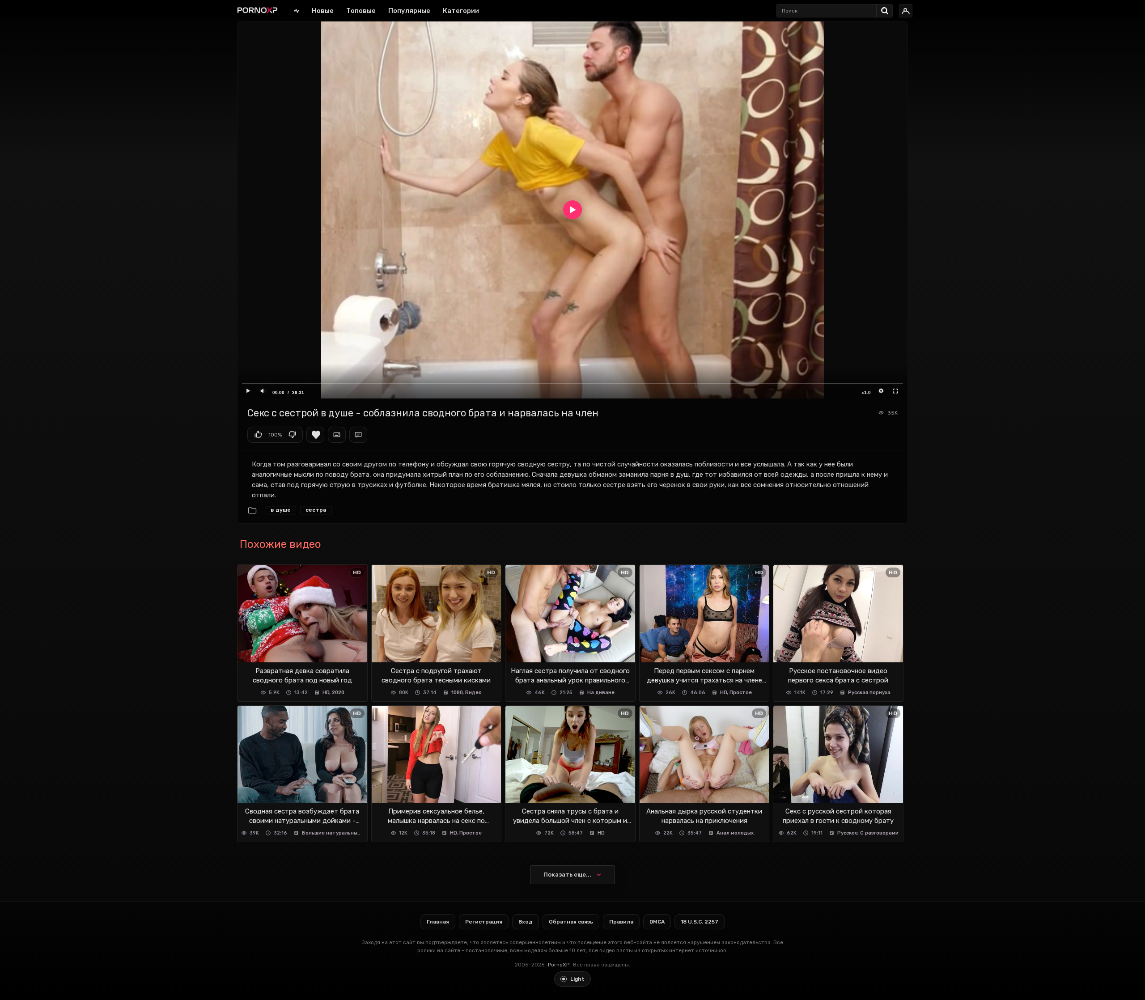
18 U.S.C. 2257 (699, 922)
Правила (621, 922)
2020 (338, 692)
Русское (847, 833)
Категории (461, 11)
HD (326, 692)
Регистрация (483, 922)
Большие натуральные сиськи (333, 833)
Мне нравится (258, 434)
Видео (473, 692)
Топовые (361, 11)
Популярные (409, 11)
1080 (457, 692)
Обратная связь (571, 922)
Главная (296, 10)
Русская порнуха (869, 692)
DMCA (657, 922)
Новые (323, 11)
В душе (281, 510)
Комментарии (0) (358, 435)
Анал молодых (735, 833)
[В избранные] (315, 434)
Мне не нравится (292, 434)
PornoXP (558, 965)
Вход (525, 922)
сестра (316, 510)
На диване (601, 692)
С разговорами (879, 833)
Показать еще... (567, 874)
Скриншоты (337, 435)
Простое (740, 692)
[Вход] (905, 10)
